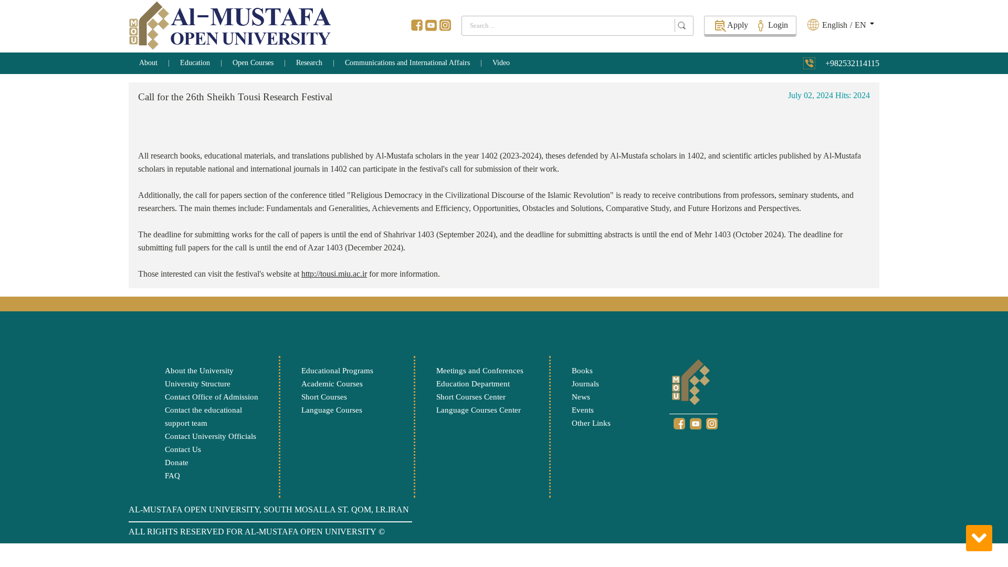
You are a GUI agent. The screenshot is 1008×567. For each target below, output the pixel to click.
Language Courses (331, 410)
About (148, 63)
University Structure (197, 384)
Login (778, 24)
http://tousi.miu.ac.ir (334, 273)
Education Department (473, 384)
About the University (199, 370)
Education (195, 63)
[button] (847, 24)
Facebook (417, 25)
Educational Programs (337, 370)
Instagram (445, 25)
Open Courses (253, 63)
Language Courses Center (478, 410)
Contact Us (183, 449)
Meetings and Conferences (479, 370)
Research (309, 63)
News (581, 397)
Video (501, 63)
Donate (176, 462)
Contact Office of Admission (211, 397)
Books (582, 370)
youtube (431, 25)
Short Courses (324, 397)
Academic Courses (332, 384)
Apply (737, 24)
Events (583, 410)
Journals (585, 384)
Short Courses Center (471, 397)
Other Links (591, 423)
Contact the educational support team (203, 416)
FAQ (172, 475)
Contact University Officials (210, 436)
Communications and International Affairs (407, 63)
